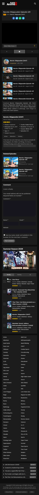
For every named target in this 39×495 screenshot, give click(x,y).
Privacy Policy (9, 492)
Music (29, 294)
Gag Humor (6, 367)
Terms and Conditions (21, 492)
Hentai (5, 376)
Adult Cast (24, 337)
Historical (6, 379)
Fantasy (20, 136)
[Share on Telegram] (23, 18)
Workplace (24, 458)
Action (6, 136)
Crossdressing (25, 352)
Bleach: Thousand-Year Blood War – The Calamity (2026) (23, 291)
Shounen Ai (24, 431)
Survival (23, 443)
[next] (32, 52)
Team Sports (24, 446)
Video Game (6, 455)
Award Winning (25, 343)
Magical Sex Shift (25, 394)
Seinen (5, 428)
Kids (22, 388)
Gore (22, 370)
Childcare (5, 349)
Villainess (23, 455)
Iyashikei (23, 385)
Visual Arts (6, 458)
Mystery (23, 404)
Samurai (23, 422)
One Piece (15, 279)
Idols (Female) (7, 382)
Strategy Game (7, 440)
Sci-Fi (22, 425)
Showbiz (5, 434)
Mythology (6, 407)
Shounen (23, 283)
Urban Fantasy (7, 452)
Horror (23, 379)
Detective (6, 358)
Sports (23, 437)
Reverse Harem (25, 419)
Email (22, 220)
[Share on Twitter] (17, 18)
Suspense (6, 446)
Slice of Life (24, 434)
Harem (23, 373)
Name (5, 220)
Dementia (6, 355)
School (5, 425)
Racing (23, 416)
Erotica (5, 364)
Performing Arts (7, 413)
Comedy (30, 282)
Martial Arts (24, 398)
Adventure (13, 136)
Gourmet (5, 373)
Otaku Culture (7, 410)
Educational (24, 361)
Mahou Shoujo (7, 398)
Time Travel (24, 449)
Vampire (23, 452)
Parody (23, 410)
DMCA (32, 492)
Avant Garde (6, 343)
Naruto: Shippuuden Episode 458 (25, 158)
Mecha (5, 401)
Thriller (5, 449)
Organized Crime (25, 407)
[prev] (6, 52)
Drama (14, 283)
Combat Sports (25, 349)
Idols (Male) (24, 382)
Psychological (7, 416)
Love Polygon (7, 391)
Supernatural (21, 296)
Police (22, 413)
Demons (23, 355)
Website (5, 227)
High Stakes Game (26, 376)
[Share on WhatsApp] (20, 18)
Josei (4, 388)
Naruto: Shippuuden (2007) (17, 14)
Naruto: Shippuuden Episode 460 (25, 170)
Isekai (32, 306)
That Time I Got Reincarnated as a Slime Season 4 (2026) (23, 303)
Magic (5, 394)
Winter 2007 (29, 129)
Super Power (30, 283)
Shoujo (23, 428)
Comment (7, 199)
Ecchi (29, 327)
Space (5, 437)
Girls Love (6, 370)
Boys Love (6, 346)
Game (22, 367)
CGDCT (23, 346)
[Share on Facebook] (13, 18)
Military (23, 401)
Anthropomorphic (25, 340)
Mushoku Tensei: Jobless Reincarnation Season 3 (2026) (22, 324)
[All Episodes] (19, 52)
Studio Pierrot (29, 124)
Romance (5, 422)
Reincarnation (16, 308)
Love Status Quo (25, 391)
